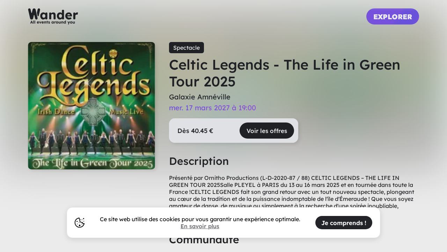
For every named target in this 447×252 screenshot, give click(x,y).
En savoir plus (200, 226)
